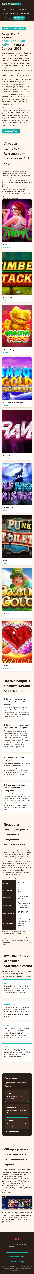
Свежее (5, 13)
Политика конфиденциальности (17, 1252)
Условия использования (17, 1257)
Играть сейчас (11, 131)
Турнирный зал (22, 9)
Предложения (24, 13)
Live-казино (14, 13)
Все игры (12, 9)
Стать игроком (19, 17)
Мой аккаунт (7, 18)
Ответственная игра (17, 1262)
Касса (4, 9)
